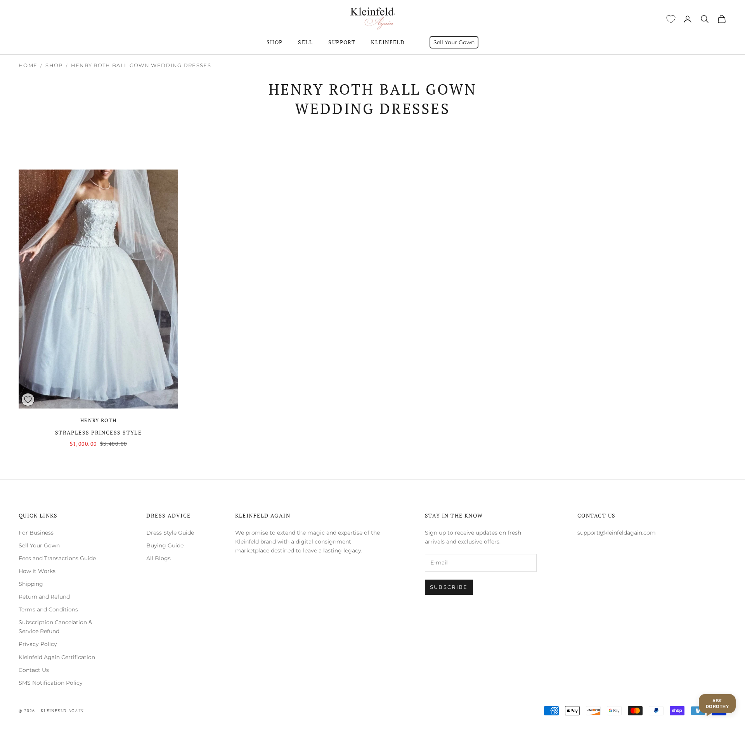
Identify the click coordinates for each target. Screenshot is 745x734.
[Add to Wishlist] (28, 399)
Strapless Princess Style (98, 432)
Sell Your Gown (454, 42)
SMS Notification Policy (51, 682)
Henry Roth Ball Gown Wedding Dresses (141, 65)
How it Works (37, 571)
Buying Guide (165, 545)
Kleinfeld (388, 42)
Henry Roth (98, 420)
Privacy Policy (38, 644)
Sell (305, 42)
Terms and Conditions (48, 609)
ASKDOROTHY (717, 703)
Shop (275, 42)
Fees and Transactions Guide (57, 558)
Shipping (31, 583)
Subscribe (449, 587)
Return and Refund (44, 596)
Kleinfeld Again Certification (57, 657)
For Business (36, 532)
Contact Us (34, 669)
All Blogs (158, 558)
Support (341, 42)
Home (28, 65)
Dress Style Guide (170, 532)
